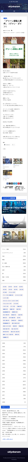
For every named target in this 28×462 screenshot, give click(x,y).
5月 (20, 286)
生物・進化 (6, 328)
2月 (10, 286)
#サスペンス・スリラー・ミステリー (12, 32)
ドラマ (16, 303)
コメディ (5, 297)
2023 (3, 353)
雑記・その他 (5, 277)
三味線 (19, 306)
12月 (21, 289)
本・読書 (5, 18)
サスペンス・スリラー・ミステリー (10, 300)
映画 (3, 259)
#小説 (23, 32)
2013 (3, 388)
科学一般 (6, 331)
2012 (3, 391)
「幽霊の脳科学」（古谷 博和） (13, 224)
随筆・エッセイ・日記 (8, 334)
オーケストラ (18, 295)
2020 (3, 364)
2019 (3, 367)
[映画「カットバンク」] (17, 161)
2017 (3, 374)
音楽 (3, 280)
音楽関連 (5, 337)
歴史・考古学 (15, 323)
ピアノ (13, 306)
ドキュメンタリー (7, 303)
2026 (3, 343)
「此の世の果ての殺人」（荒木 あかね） (13, 208)
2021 (3, 360)
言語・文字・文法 (15, 331)
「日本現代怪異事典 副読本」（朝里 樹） (9, 187)
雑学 (17, 334)
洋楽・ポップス (7, 326)
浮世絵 (21, 326)
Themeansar (13, 459)
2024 (3, 350)
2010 (3, 398)
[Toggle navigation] (14, 11)
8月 (15, 289)
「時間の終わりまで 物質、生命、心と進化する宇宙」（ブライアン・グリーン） (19, 188)
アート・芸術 (5, 249)
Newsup (22, 457)
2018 (3, 371)
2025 (3, 346)
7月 (10, 289)
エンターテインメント (7, 252)
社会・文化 (15, 328)
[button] (26, 11)
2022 (3, 357)
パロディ (5, 306)
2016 (3, 377)
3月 (15, 286)
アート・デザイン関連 (8, 295)
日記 (3, 256)
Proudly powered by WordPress (9, 457)
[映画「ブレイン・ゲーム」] (7, 161)
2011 (3, 395)
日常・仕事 (6, 320)
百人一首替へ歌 (6, 266)
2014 (3, 384)
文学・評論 (12, 317)
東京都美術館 (6, 323)
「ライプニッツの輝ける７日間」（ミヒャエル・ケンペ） (13, 237)
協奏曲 (5, 309)
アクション (12, 292)
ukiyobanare (14, 6)
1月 (4, 286)
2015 (3, 381)
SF (5, 292)
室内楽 (13, 314)
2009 (3, 402)
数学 (5, 317)
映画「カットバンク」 (17, 164)
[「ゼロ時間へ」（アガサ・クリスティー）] (7, 172)
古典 (18, 309)
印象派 (12, 309)
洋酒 (15, 326)
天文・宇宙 (6, 314)
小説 (20, 314)
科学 (3, 270)
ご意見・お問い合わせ (7, 439)
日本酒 (20, 320)
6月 (4, 289)
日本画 (13, 320)
